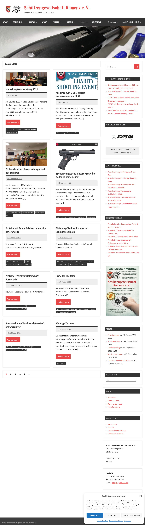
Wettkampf (9, 215)
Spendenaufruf (91, 217)
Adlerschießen (65, 309)
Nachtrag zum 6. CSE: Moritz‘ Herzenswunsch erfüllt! (71, 94)
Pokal (22, 261)
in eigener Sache (81, 217)
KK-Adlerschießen (83, 309)
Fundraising (72, 217)
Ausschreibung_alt (16, 347)
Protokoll (27, 261)
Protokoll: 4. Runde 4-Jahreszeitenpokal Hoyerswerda (26, 230)
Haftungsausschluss (115, 433)
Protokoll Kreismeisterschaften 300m (123, 236)
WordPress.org (114, 407)
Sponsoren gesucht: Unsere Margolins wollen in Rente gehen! (75, 175)
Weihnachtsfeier (39, 212)
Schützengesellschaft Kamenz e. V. (57, 7)
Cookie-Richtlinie (102, 521)
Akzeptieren (94, 515)
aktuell (63, 363)
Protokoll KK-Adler (65, 276)
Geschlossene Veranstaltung (119, 360)
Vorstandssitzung (115, 354)
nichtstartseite (15, 261)
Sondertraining (114, 347)
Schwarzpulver (31, 306)
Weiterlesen (12, 122)
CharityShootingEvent (72, 133)
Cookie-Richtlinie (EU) (131, 22)
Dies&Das (112, 22)
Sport (44, 22)
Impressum (127, 521)
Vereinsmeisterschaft (12, 309)
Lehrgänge (96, 22)
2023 (12, 129)
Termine (56, 22)
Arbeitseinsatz (113, 335)
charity (63, 133)
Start (5, 22)
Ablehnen (112, 515)
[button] (140, 496)
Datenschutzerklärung (116, 521)
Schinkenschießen (16, 212)
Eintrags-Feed (113, 400)
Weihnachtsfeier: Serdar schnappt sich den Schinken (26, 170)
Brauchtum (17, 22)
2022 (7, 129)
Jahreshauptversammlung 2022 (22, 89)
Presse (82, 22)
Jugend (32, 22)
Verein (70, 22)
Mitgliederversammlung (29, 129)
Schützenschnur (114, 341)
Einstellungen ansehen (131, 515)
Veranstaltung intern (11, 132)
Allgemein (18, 129)
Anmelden (112, 397)
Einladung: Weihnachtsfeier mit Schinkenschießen (72, 230)
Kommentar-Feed (115, 404)
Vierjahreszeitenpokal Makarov (14, 264)
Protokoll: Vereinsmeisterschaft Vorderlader (22, 277)
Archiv (70, 261)
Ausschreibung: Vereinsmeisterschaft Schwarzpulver (25, 325)
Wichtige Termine (65, 323)
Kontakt (111, 427)
